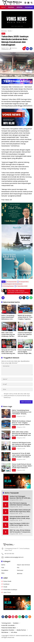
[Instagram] (13, 616)
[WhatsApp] (31, 297)
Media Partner (21, 630)
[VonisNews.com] (11, 2)
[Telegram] (27, 297)
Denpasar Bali (12, 282)
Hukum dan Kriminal (23, 565)
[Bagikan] (31, 48)
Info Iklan (14, 632)
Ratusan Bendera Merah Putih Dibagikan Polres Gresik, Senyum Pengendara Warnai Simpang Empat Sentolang (20, 517)
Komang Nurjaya (9, 286)
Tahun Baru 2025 (22, 286)
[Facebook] (20, 297)
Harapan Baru (24, 282)
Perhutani (20, 570)
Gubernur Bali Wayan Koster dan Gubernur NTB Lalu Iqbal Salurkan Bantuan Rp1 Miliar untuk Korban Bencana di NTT (25, 334)
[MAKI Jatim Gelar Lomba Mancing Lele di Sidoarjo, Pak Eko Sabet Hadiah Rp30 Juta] (8, 326)
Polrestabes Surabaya (10, 590)
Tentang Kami (6, 623)
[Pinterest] (9, 616)
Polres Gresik (7, 581)
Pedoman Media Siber (8, 628)
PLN (18, 567)
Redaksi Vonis (5, 48)
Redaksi (15, 623)
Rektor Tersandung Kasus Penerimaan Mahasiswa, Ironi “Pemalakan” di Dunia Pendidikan (8, 317)
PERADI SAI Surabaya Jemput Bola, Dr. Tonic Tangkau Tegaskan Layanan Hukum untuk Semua (25, 317)
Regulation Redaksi (7, 630)
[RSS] (29, 616)
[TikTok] (23, 616)
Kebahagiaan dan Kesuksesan (13, 284)
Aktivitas (19, 573)
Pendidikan (4, 570)
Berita (3, 33)
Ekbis (2, 573)
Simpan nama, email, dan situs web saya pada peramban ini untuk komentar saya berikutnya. (17, 395)
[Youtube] (16, 616)
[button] (25, 3)
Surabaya (6, 584)
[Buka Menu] (28, 3)
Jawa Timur (7, 592)
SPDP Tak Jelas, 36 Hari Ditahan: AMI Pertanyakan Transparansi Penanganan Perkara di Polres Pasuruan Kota (20, 531)
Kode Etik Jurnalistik (8, 625)
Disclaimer (4, 632)
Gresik (5, 587)
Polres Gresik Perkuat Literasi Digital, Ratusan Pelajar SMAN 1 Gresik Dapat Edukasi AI (25, 351)
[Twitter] (23, 297)
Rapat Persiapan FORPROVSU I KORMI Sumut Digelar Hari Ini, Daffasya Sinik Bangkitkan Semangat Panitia (19, 524)
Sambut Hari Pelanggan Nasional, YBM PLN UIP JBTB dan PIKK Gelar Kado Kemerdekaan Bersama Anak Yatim (20, 497)
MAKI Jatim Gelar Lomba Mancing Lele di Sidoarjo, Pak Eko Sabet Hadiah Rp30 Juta (8, 334)
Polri (2, 567)
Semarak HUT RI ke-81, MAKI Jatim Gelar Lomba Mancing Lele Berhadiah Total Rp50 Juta (8, 351)
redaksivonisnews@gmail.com (14, 557)
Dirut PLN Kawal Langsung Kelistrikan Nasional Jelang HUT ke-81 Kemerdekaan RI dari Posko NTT (20, 504)
